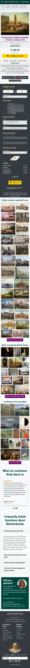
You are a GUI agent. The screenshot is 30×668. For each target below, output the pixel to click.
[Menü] (2, 2)
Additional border (6, 94)
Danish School (23, 6)
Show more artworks (15, 462)
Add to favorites (22, 77)
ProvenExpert (11, 501)
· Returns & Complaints (7, 638)
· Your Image (19, 628)
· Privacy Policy (5, 634)
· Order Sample (19, 638)
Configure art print (16, 56)
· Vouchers (18, 636)
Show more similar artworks (15, 340)
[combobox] (15, 96)
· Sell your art (19, 630)
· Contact (4, 628)
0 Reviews (18, 80)
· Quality (18, 632)
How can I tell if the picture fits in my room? (15, 556)
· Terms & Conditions (6, 632)
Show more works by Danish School (15, 396)
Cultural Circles (15, 6)
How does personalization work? (13, 531)
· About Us (4, 640)
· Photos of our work (20, 634)
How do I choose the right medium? (14, 563)
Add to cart (16, 182)
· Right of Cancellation (7, 636)
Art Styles (8, 6)
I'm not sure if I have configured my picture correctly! (14, 569)
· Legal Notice (5, 630)
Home (2, 6)
